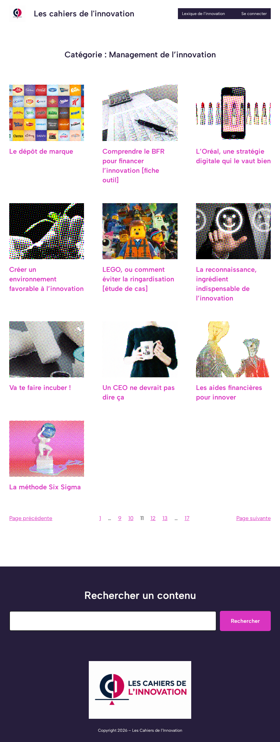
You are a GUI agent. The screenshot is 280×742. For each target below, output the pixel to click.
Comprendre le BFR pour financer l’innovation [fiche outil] (133, 165)
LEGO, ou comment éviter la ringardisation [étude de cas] (138, 279)
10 (131, 518)
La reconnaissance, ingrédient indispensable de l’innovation (226, 283)
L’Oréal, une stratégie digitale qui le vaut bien (233, 156)
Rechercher (245, 621)
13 (165, 518)
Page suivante (253, 518)
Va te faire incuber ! (40, 387)
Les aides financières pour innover (229, 392)
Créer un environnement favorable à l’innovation (46, 279)
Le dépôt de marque (41, 151)
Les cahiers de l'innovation (84, 13)
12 (153, 518)
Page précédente (30, 518)
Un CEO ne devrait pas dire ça (138, 392)
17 (187, 518)
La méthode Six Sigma (45, 487)
